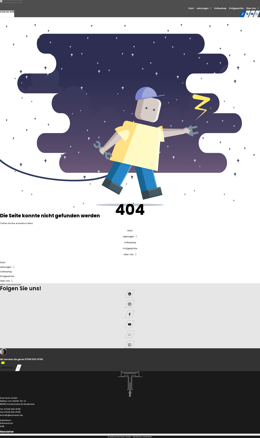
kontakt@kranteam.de (11, 415)
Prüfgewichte (236, 8)
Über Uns (251, 8)
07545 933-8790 (7, 12)
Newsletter (7, 432)
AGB (2, 426)
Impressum (5, 420)
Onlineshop (220, 8)
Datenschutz (6, 423)
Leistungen (203, 8)
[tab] (242, 14)
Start (191, 8)
